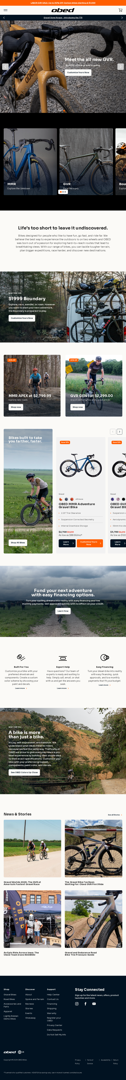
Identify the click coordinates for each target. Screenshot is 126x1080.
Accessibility (105, 1060)
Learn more (20, 688)
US (23, 1052)
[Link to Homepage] (10, 1052)
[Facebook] (85, 1004)
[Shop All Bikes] (28, 491)
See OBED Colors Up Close (24, 772)
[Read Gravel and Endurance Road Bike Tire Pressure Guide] (93, 923)
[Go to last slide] (5, 66)
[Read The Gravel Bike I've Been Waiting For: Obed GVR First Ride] (93, 853)
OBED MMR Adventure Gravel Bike (77, 505)
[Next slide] (120, 66)
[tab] (62, 110)
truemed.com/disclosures (72, 1073)
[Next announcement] (122, 17)
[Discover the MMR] (30, 161)
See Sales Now (18, 79)
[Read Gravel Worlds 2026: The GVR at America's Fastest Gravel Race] (32, 853)
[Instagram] (77, 1004)
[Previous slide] (113, 431)
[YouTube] (94, 1004)
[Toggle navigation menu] (5, 10)
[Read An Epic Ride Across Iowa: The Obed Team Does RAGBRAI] (32, 923)
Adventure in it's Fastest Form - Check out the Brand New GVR (63, 17)
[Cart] (120, 10)
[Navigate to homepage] (63, 10)
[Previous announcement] (4, 17)
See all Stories (114, 815)
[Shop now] (32, 386)
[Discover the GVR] (86, 161)
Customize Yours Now (22, 318)
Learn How (63, 611)
